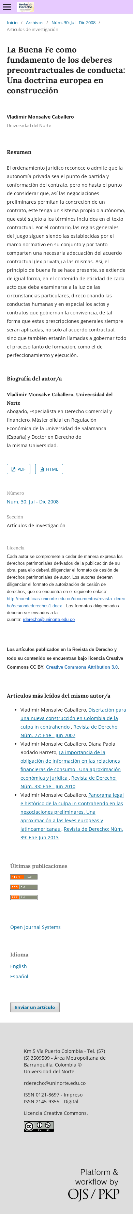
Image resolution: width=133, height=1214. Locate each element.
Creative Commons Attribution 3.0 (82, 667)
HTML (51, 469)
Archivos (34, 22)
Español (19, 976)
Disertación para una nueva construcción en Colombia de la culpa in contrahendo (73, 718)
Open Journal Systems (35, 927)
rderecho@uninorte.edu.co (49, 619)
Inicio (12, 22)
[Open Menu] (7, 7)
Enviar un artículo (35, 1007)
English (18, 966)
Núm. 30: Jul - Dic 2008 (73, 22)
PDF (21, 469)
